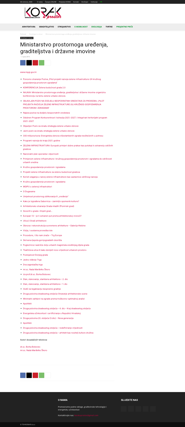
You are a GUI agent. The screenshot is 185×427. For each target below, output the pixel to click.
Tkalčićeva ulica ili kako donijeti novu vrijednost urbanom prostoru (54, 250)
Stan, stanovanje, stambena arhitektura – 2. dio (45, 279)
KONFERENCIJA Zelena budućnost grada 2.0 (44, 87)
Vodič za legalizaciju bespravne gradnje (42, 289)
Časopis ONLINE (50, 2)
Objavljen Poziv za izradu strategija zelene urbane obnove (51, 126)
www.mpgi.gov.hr (28, 72)
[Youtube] (163, 2)
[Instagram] (149, 2)
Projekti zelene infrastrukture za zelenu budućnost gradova (51, 172)
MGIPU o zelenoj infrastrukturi (37, 186)
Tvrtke (109, 26)
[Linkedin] (154, 2)
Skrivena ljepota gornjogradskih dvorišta (42, 240)
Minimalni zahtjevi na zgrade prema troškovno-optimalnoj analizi (54, 298)
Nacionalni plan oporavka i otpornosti (41, 154)
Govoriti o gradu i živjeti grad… (37, 211)
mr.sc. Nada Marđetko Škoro (36, 269)
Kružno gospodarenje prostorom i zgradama (44, 167)
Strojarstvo (64, 26)
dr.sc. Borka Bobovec (30, 346)
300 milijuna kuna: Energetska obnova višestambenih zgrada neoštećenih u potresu (63, 135)
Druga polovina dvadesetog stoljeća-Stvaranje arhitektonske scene (55, 293)
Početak (23, 34)
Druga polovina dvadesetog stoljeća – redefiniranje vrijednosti (52, 328)
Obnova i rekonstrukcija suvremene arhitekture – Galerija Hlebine (54, 225)
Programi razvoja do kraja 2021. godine (41, 140)
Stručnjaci (84, 2)
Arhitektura (28, 26)
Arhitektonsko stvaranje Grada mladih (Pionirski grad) (48, 206)
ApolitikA (27, 303)
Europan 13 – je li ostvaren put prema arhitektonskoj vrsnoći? (52, 216)
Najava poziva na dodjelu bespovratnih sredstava (46, 112)
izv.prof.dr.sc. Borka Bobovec (37, 274)
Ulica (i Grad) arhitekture (34, 220)
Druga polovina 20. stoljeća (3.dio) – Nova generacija (48, 318)
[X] (158, 2)
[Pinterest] (35, 62)
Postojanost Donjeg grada (35, 255)
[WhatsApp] (41, 62)
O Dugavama (29, 191)
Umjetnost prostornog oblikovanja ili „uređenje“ (46, 196)
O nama (40, 2)
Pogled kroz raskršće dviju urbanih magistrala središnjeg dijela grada (56, 245)
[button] (161, 27)
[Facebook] (145, 2)
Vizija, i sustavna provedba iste (38, 230)
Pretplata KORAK (65, 2)
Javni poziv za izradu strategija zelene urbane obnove (48, 131)
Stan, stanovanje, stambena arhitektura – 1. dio (45, 284)
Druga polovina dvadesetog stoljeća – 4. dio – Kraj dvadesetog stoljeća (56, 308)
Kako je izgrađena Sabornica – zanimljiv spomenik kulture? (51, 201)
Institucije (94, 2)
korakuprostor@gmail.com (86, 415)
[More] (48, 62)
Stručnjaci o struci (36, 34)
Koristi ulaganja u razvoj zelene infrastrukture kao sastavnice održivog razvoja (60, 177)
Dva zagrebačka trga (33, 264)
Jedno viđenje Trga (32, 259)
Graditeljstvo (46, 26)
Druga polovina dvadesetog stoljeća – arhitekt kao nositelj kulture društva (58, 332)
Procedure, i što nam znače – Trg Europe (42, 235)
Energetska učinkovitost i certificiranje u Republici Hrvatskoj (52, 313)
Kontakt (76, 2)
